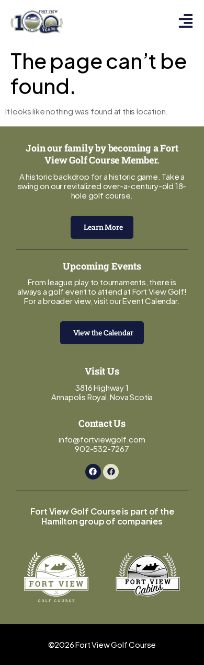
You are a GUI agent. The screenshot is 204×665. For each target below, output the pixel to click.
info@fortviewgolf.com (102, 439)
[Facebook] (93, 472)
